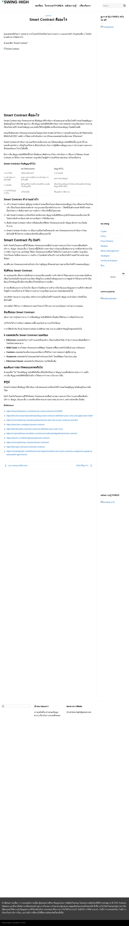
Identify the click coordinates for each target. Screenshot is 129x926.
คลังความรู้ (70, 5)
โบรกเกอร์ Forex (54, 5)
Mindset (104, 246)
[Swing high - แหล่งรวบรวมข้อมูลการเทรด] (16, 5)
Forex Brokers (107, 241)
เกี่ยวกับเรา (85, 5)
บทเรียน (39, 5)
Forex (103, 236)
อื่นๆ (102, 265)
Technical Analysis (109, 261)
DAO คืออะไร (82, 466)
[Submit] (124, 6)
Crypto (48, 16)
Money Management (110, 251)
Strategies (105, 256)
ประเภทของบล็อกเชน (17, 466)
